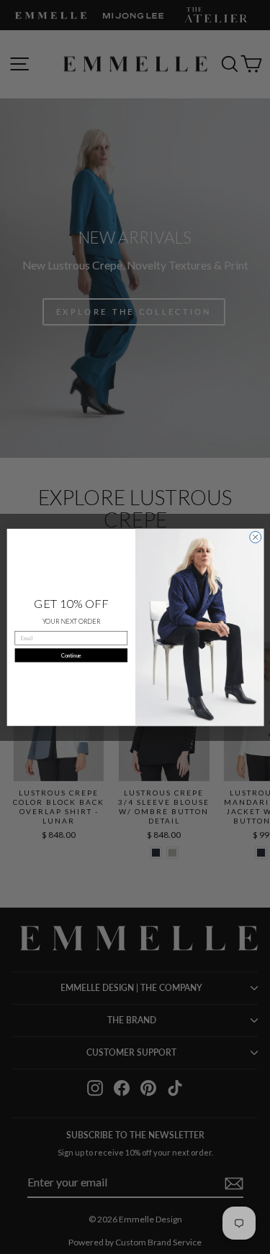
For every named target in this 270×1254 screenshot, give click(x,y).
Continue (70, 655)
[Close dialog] (255, 537)
